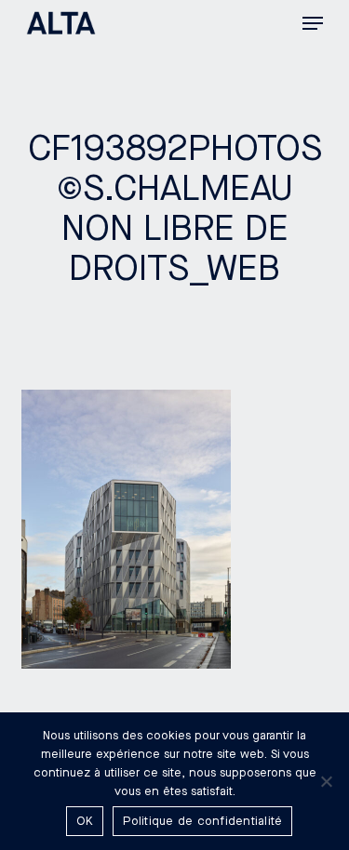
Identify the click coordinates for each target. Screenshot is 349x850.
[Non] (325, 781)
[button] (312, 23)
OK (85, 821)
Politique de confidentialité (202, 821)
